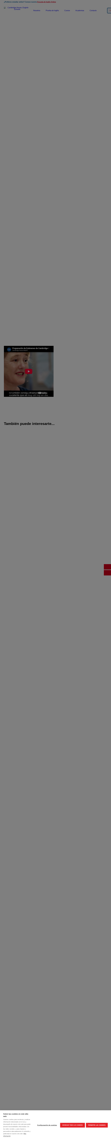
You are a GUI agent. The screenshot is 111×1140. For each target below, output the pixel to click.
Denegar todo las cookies (72, 1125)
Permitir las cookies (97, 1125)
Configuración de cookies (47, 1125)
